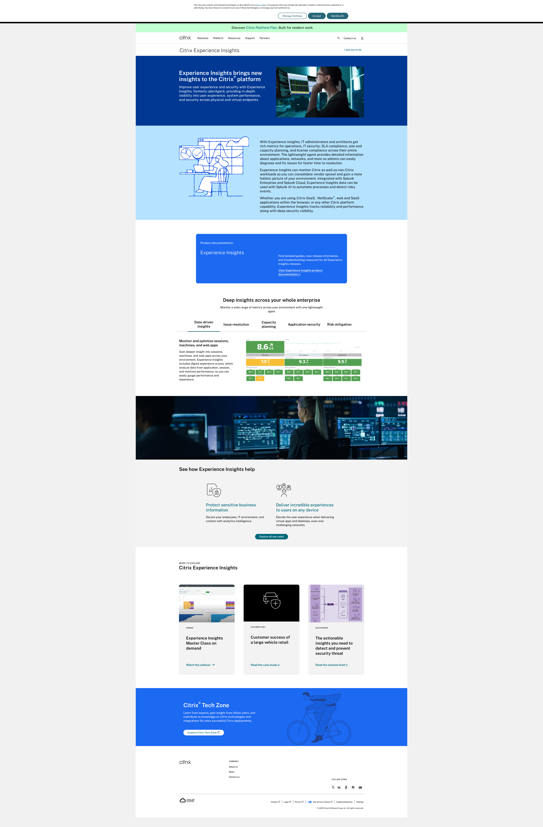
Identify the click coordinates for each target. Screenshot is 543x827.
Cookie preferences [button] (344, 802)
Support (250, 38)
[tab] (204, 324)
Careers (274, 802)
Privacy (298, 802)
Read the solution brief (330, 665)
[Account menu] (362, 38)
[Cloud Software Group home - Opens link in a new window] (187, 802)
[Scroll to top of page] (535, 819)
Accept (317, 15)
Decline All (337, 15)
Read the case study (264, 665)
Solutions (202, 38)
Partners (265, 38)
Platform (218, 38)
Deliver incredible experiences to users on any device (305, 507)
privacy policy (260, 5)
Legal (286, 802)
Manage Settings (292, 15)
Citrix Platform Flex (261, 28)
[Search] (338, 38)
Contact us (350, 38)
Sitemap (359, 802)
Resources (234, 38)
